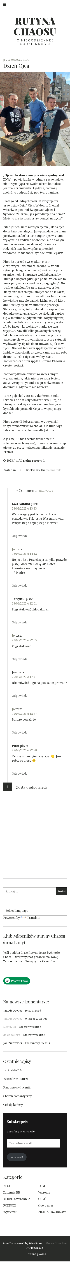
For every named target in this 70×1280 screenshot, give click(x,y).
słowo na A (45, 1205)
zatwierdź (17, 1157)
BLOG (26, 59)
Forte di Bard (33, 1010)
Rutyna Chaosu (35, 26)
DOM (41, 1186)
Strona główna (37, 1254)
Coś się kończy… (14, 1105)
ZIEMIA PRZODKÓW (52, 1212)
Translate (33, 918)
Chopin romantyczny (17, 1096)
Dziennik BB (11, 1192)
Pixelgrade (36, 1247)
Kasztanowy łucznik (37, 1043)
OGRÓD (43, 1199)
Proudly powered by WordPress (23, 1243)
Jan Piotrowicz (12, 1010)
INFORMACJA (12, 1070)
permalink (53, 470)
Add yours (46, 490)
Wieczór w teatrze (36, 1018)
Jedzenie (44, 1192)
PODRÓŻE (10, 1205)
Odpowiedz (19, 536)
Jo (4, 59)
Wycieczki (10, 1212)
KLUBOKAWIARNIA (16, 1199)
